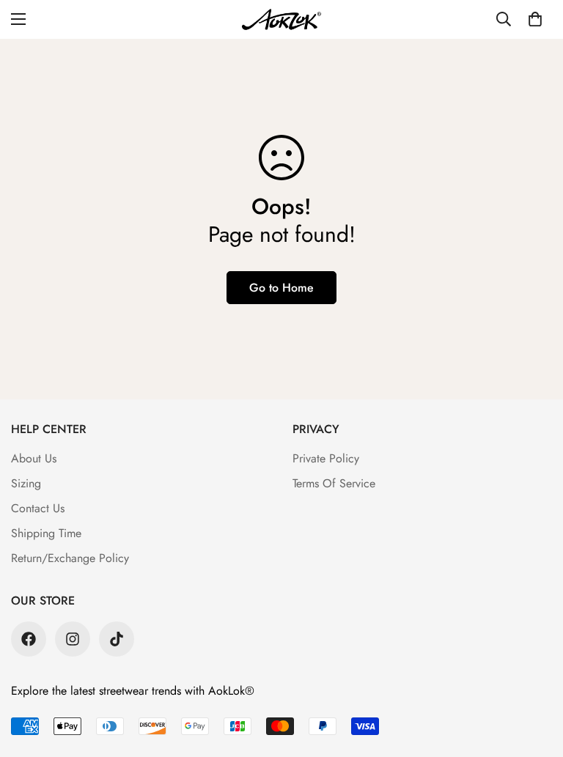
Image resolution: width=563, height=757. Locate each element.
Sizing (26, 483)
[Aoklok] (281, 19)
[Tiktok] (116, 639)
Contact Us (38, 508)
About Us (33, 458)
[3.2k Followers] (28, 639)
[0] (535, 19)
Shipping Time (46, 533)
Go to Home (281, 287)
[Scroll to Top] (534, 677)
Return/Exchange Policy (70, 558)
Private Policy (325, 458)
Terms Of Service (333, 483)
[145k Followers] (72, 639)
